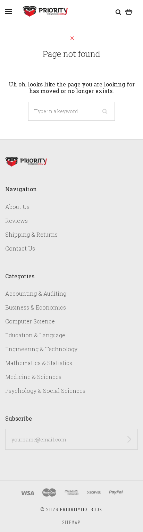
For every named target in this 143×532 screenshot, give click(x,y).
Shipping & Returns (31, 234)
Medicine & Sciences (33, 376)
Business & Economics (35, 307)
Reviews (16, 220)
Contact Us (20, 248)
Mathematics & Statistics (38, 362)
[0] (129, 11)
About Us (17, 206)
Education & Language (35, 335)
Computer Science (30, 321)
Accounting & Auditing (35, 293)
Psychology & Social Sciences (45, 390)
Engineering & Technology (41, 349)
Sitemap (71, 522)
